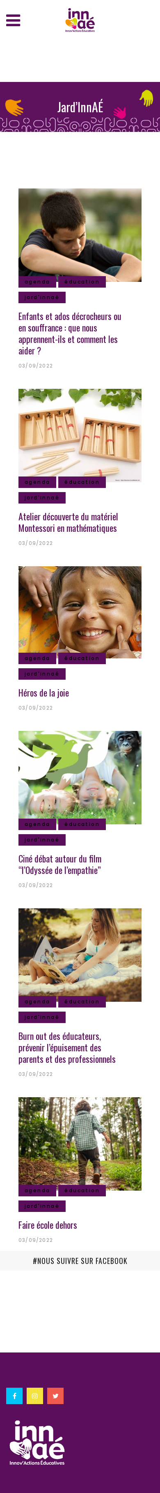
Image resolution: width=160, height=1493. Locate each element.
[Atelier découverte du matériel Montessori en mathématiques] (80, 434)
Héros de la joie (43, 692)
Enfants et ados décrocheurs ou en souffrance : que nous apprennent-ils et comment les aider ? (69, 333)
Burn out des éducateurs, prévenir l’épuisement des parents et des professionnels (67, 1047)
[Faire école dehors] (80, 1143)
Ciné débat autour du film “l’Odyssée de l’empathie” (59, 864)
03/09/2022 (35, 365)
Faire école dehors (47, 1224)
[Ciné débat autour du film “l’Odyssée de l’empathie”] (80, 776)
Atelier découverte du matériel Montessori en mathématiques (68, 522)
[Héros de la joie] (80, 611)
